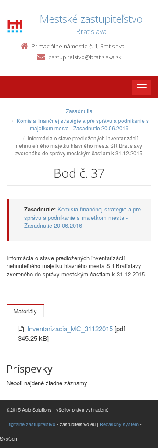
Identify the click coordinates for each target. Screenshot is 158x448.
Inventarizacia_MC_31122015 (71, 328)
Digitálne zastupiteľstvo (31, 423)
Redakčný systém (119, 423)
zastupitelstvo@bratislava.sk (85, 57)
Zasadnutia (79, 111)
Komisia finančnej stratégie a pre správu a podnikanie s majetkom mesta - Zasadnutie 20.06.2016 (83, 124)
